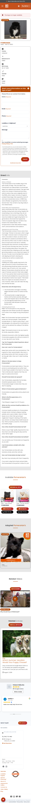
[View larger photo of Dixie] (27, 490)
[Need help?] (3, 799)
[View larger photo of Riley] (12, 490)
